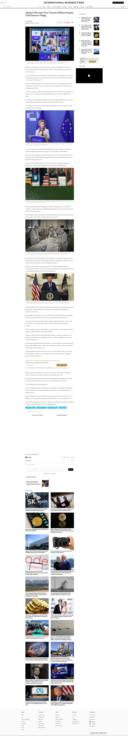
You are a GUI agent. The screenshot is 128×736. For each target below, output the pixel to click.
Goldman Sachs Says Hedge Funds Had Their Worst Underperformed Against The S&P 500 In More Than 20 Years (62, 682)
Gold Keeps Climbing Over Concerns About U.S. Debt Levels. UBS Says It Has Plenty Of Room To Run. (36, 616)
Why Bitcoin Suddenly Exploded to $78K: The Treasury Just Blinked (86, 34)
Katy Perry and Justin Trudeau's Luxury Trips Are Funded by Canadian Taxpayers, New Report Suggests (62, 616)
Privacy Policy (64, 367)
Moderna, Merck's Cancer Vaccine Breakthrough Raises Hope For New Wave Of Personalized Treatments (36, 573)
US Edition (123, 6)
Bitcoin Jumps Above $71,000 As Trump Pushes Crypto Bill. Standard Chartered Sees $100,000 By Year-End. (62, 531)
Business (65, 6)
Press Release (41, 723)
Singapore (74, 719)
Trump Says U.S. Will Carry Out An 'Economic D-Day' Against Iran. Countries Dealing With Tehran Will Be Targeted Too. (62, 703)
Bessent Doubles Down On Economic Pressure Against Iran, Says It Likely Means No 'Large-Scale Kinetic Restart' (61, 660)
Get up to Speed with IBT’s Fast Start (91, 58)
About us (57, 715)
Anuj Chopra (29, 21)
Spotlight (40, 721)
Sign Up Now (92, 61)
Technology (76, 6)
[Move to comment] (73, 22)
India (73, 717)
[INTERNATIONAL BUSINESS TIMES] (64, 3)
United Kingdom (76, 721)
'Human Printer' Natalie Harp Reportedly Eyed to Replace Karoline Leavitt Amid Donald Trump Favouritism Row (62, 573)
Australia (74, 715)
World (44, 6)
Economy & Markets (56, 6)
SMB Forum (40, 719)
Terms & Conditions (59, 719)
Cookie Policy (58, 723)
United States (75, 723)
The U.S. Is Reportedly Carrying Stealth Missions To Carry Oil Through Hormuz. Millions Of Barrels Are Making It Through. (61, 638)
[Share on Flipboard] (65, 22)
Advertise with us (58, 725)
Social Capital (41, 717)
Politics (48, 6)
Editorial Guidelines (62, 415)
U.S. (40, 6)
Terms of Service (56, 367)
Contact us (57, 717)
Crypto (70, 6)
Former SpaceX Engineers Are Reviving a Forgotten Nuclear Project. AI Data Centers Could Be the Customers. (36, 595)
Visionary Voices (41, 715)
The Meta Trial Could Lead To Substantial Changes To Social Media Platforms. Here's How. (36, 703)
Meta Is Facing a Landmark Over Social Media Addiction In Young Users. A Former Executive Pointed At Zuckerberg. (36, 682)
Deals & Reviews (89, 6)
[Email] (70, 22)
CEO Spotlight (41, 725)
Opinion (82, 6)
